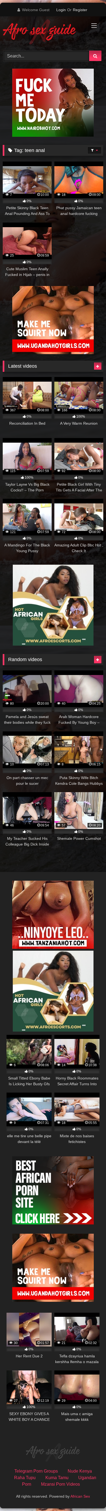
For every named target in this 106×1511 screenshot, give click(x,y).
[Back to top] (89, 1494)
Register (80, 10)
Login (61, 10)
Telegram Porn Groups (36, 1471)
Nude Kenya (80, 1471)
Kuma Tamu (56, 1477)
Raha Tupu (25, 1477)
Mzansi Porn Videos (60, 1484)
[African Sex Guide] (43, 32)
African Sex (80, 1496)
